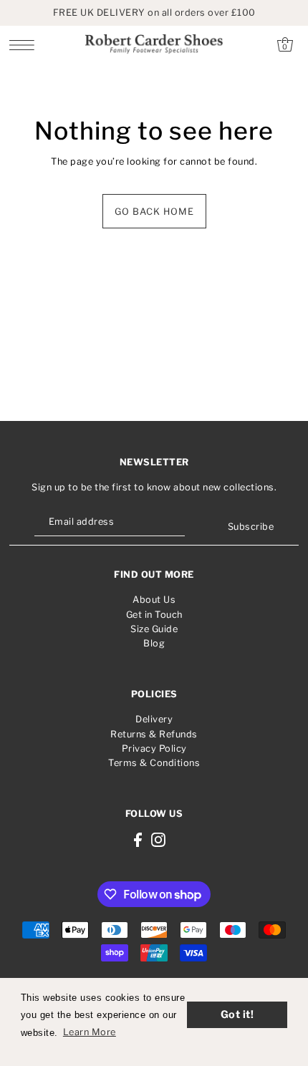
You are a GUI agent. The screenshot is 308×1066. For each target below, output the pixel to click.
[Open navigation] (25, 44)
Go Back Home (154, 211)
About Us (154, 599)
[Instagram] (158, 839)
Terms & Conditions (154, 762)
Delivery (154, 719)
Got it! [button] (237, 1014)
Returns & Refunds (154, 734)
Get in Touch (154, 614)
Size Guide (154, 629)
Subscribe (251, 526)
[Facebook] (138, 839)
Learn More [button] (89, 1032)
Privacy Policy (154, 748)
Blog (154, 643)
